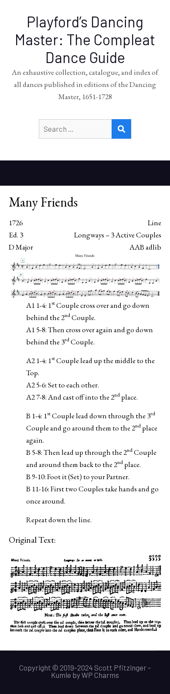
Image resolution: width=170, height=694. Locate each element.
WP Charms (100, 675)
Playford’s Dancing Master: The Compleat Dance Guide (85, 39)
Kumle (61, 675)
